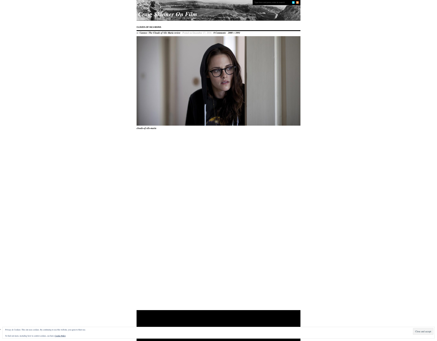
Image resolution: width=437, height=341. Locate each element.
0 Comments (220, 32)
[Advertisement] (202, 321)
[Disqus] (218, 175)
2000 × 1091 (234, 32)
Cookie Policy (60, 335)
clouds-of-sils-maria (146, 128)
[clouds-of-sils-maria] (218, 124)
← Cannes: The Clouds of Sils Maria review (158, 32)
